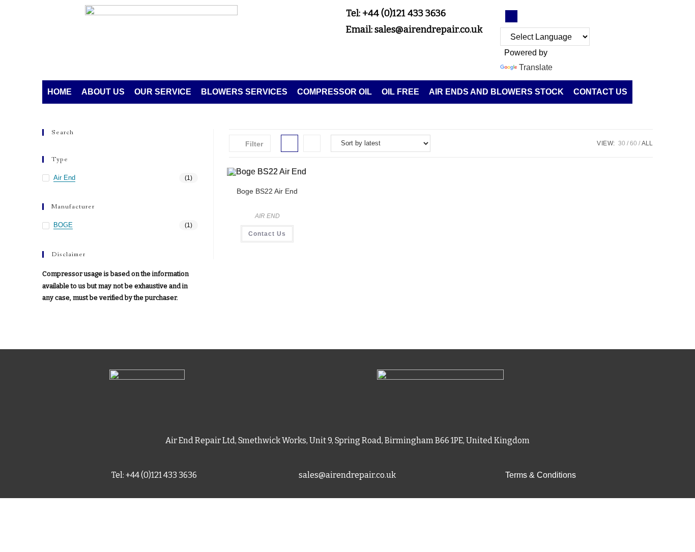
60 (633, 143)
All (647, 143)
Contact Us (600, 91)
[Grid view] (289, 143)
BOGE (63, 225)
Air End (64, 177)
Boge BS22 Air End (267, 191)
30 (621, 143)
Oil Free (400, 91)
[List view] (312, 143)
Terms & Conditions (540, 475)
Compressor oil (334, 91)
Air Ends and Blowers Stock (496, 91)
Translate (536, 67)
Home (59, 91)
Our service (162, 91)
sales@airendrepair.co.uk (347, 475)
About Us (103, 91)
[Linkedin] (511, 16)
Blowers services (244, 91)
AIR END (267, 216)
